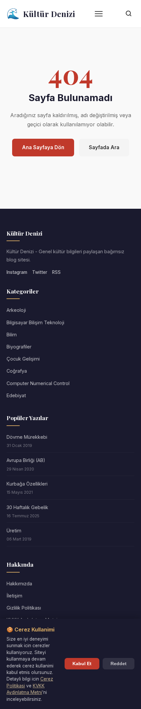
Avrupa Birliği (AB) (26, 460)
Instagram (17, 272)
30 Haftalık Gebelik (27, 507)
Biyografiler (19, 346)
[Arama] (128, 14)
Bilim (12, 334)
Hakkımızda (19, 583)
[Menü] (98, 14)
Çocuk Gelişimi (23, 359)
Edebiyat (16, 395)
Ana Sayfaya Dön (43, 147)
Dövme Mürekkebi (27, 437)
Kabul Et (81, 663)
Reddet (119, 663)
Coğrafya (17, 371)
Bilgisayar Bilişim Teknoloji (35, 322)
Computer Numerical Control (38, 383)
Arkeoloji (16, 310)
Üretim (14, 530)
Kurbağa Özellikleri (27, 484)
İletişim (14, 595)
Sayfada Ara (104, 147)
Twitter (39, 272)
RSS (56, 272)
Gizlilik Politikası (24, 608)
